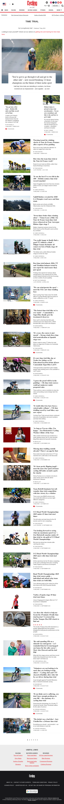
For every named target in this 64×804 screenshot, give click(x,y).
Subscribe (55, 5)
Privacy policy (53, 782)
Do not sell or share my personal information (44, 785)
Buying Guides (32, 10)
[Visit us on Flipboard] (61, 3)
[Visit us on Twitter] (53, 3)
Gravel (51, 10)
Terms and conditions (39, 782)
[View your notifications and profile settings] (12, 4)
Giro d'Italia (18, 758)
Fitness (42, 10)
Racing (13, 10)
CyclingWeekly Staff (26, 28)
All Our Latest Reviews (46, 755)
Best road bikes (32, 755)
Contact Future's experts (22, 782)
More (59, 10)
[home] (2, 10)
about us (9, 782)
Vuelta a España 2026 (40, 15)
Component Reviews (46, 761)
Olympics (18, 764)
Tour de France (18, 755)
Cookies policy (9, 785)
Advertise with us (21, 785)
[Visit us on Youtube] (58, 3)
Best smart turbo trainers (32, 762)
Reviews (21, 10)
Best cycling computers (32, 765)
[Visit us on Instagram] (51, 3)
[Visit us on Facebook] (56, 3)
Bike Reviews (46, 758)
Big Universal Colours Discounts (19, 15)
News (6, 10)
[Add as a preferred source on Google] (32, 791)
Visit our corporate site (53, 798)
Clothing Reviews (46, 764)
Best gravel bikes (32, 758)
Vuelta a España (18, 761)
